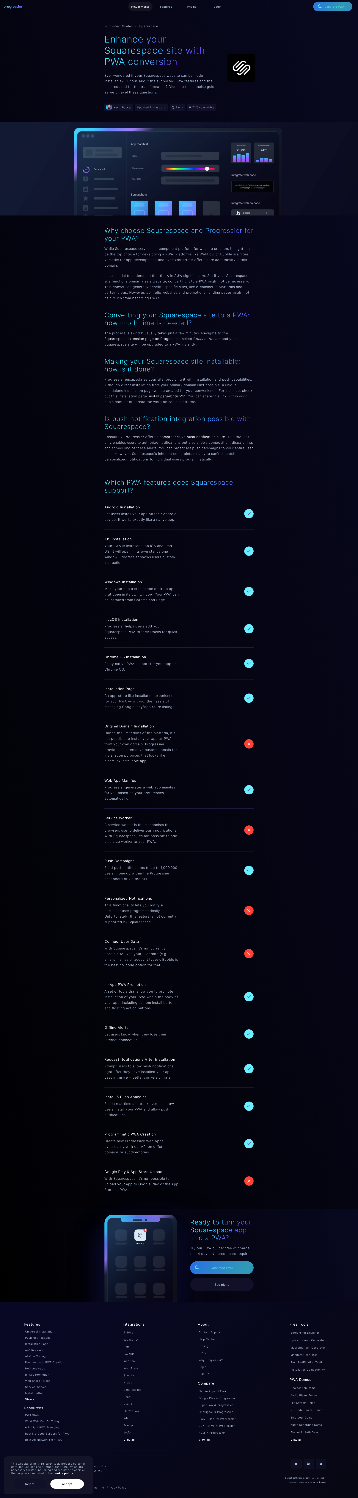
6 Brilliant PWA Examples (42, 1427)
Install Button (34, 1393)
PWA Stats (32, 1415)
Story (202, 1353)
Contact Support (210, 1332)
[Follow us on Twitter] (321, 1464)
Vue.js (128, 1403)
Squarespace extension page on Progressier (142, 339)
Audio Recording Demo (306, 1424)
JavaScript (131, 1339)
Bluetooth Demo (302, 1417)
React (128, 1396)
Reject (29, 1484)
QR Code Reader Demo (306, 1410)
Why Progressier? (211, 1360)
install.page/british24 (167, 396)
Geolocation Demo (303, 1387)
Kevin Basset (319, 1482)
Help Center (207, 1339)
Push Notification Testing (308, 1362)
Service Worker (35, 1386)
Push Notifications (38, 1337)
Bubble (128, 1332)
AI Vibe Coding (35, 1356)
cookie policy (63, 1473)
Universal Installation (39, 1331)
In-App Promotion (37, 1374)
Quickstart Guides (118, 26)
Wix (126, 1418)
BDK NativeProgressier (217, 1425)
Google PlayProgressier (217, 1398)
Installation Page (36, 1343)
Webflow (129, 1361)
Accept (67, 1484)
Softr (127, 1346)
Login (202, 1367)
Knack (128, 1382)
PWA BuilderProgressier (217, 1418)
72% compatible (203, 107)
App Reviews (34, 1350)
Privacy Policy (116, 1487)
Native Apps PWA (212, 1391)
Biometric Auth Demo (305, 1432)
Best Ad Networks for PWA (43, 1439)
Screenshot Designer (305, 1332)
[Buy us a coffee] (296, 1464)
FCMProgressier (212, 1432)
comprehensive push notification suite (192, 437)
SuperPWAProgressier (216, 1405)
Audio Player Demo (304, 1395)
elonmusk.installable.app (125, 761)
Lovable (129, 1353)
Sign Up (204, 1373)
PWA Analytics (35, 1368)
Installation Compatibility (308, 1369)
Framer (128, 1425)
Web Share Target (37, 1380)
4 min (179, 107)
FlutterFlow (131, 1411)
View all (30, 1399)
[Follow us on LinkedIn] (309, 1464)
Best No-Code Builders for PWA (47, 1433)
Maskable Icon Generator (308, 1347)
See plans (222, 1284)
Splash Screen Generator (308, 1340)
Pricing (203, 1346)
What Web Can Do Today (42, 1421)
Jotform (129, 1432)
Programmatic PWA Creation (44, 1362)
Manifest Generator (304, 1354)
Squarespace (133, 1389)
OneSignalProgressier (216, 1411)
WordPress (131, 1368)
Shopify (129, 1375)
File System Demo (303, 1402)
